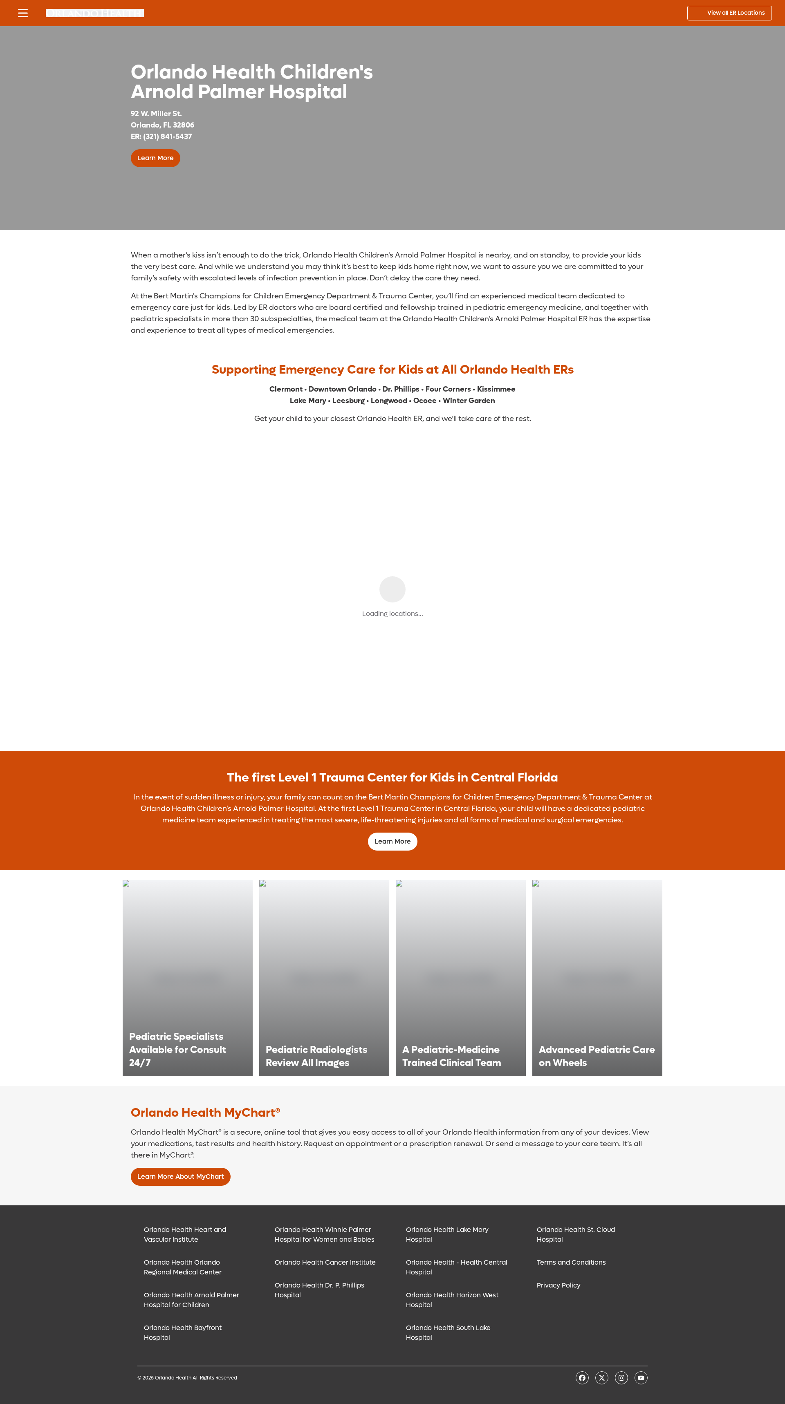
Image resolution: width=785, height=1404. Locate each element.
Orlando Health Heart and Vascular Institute (185, 1234)
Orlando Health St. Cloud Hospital (576, 1234)
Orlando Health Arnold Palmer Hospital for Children (191, 1300)
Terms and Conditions (571, 1262)
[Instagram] (621, 1377)
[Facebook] (582, 1377)
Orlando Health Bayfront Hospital (183, 1332)
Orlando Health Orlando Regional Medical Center (183, 1267)
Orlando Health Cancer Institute (325, 1262)
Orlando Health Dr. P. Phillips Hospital (319, 1290)
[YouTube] (641, 1377)
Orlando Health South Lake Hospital (448, 1332)
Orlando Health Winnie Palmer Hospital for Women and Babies (325, 1234)
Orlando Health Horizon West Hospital (452, 1300)
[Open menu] (23, 13)
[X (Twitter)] (601, 1377)
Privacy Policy (559, 1285)
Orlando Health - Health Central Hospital (456, 1267)
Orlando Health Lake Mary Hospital (447, 1234)
